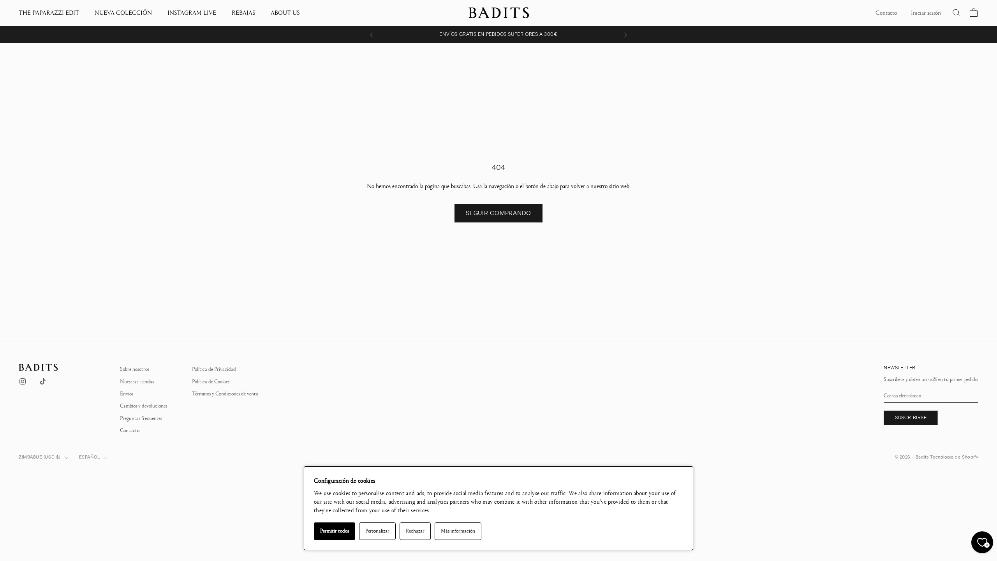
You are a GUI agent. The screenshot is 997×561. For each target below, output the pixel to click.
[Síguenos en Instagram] (22, 381)
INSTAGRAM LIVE (191, 12)
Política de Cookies (210, 382)
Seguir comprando (498, 213)
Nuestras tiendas (137, 382)
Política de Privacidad (214, 369)
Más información (458, 531)
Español (89, 457)
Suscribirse (911, 417)
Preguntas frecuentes (141, 418)
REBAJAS (243, 12)
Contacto (129, 430)
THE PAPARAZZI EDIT (49, 12)
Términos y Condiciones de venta (225, 394)
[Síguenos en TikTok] (43, 381)
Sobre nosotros (134, 369)
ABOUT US (285, 12)
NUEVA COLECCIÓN (123, 12)
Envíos (126, 394)
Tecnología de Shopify (954, 457)
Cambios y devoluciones (143, 406)
